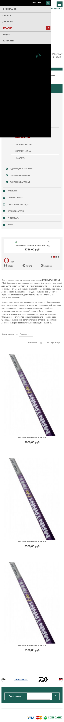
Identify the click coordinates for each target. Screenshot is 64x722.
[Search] (55, 696)
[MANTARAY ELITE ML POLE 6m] (32, 499)
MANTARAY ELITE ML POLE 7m (32, 645)
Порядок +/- (25, 334)
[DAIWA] (43, 678)
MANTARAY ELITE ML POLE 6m (32, 542)
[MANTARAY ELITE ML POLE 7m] (32, 603)
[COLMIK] (20, 678)
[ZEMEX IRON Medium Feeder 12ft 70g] (32, 242)
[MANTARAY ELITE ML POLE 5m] (32, 395)
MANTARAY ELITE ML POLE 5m (32, 438)
